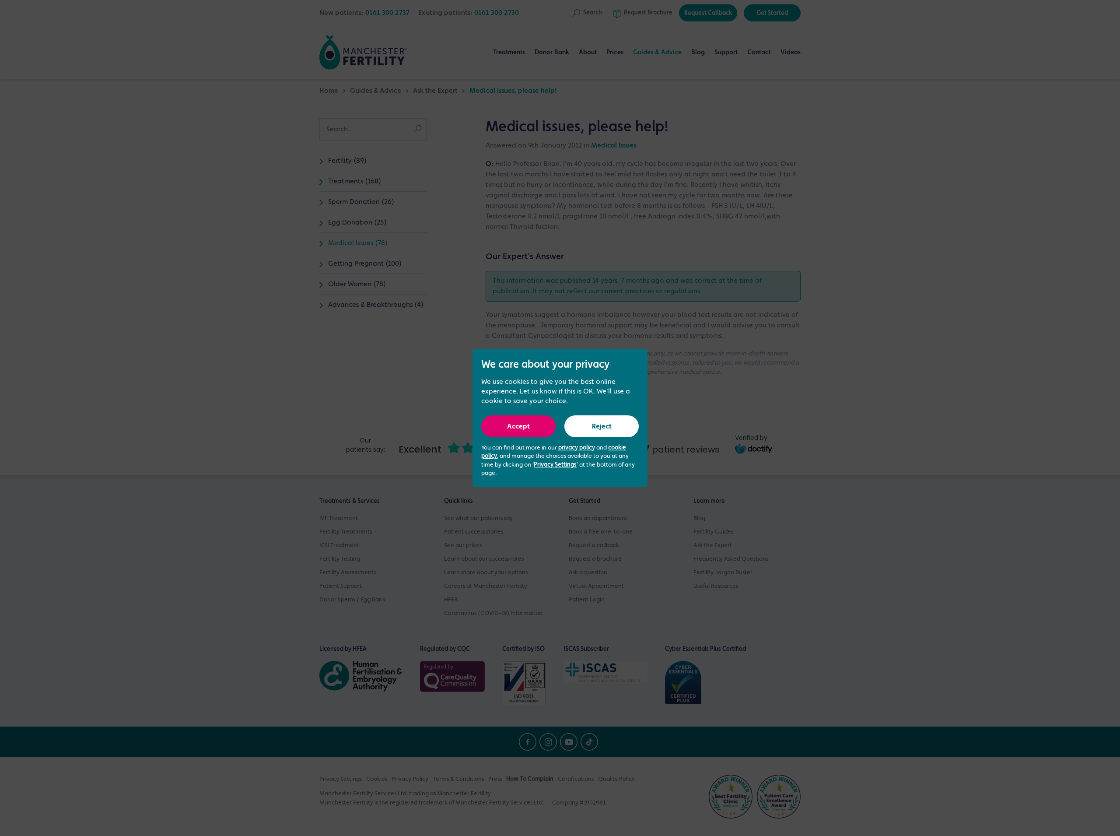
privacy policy (576, 448)
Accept (518, 426)
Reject (602, 426)
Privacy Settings (555, 465)
